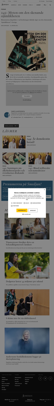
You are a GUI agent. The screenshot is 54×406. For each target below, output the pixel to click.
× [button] (44, 189)
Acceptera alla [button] (22, 210)
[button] (27, 214)
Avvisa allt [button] (33, 210)
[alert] (27, 203)
